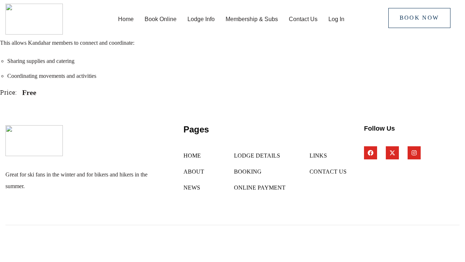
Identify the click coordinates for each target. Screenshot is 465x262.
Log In (336, 19)
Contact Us (303, 19)
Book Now (419, 18)
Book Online (161, 19)
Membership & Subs (252, 19)
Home (126, 19)
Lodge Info (201, 19)
